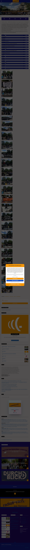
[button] (15, 278)
